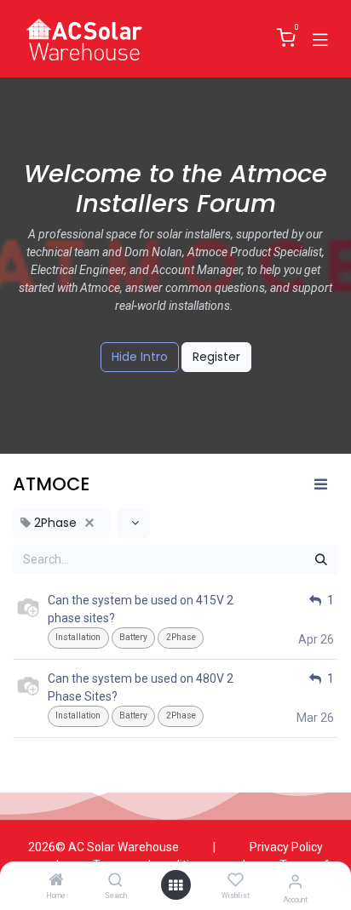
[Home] (56, 881)
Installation (78, 637)
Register (216, 356)
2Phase (181, 637)
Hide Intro (140, 356)
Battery (133, 637)
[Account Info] (295, 881)
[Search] (115, 881)
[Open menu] (175, 885)
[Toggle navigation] (320, 38)
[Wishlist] (235, 880)
